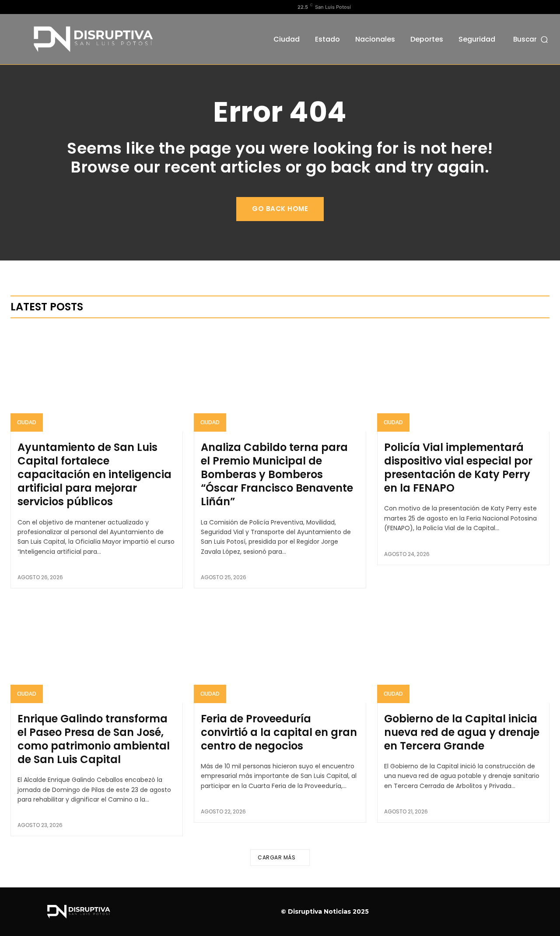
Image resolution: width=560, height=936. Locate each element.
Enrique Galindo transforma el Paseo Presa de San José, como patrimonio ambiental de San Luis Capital (94, 739)
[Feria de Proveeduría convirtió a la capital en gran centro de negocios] (280, 651)
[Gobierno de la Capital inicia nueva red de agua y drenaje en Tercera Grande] (463, 651)
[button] (531, 39)
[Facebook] (15, 7)
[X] (43, 7)
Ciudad (26, 422)
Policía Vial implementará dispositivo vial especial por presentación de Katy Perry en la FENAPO (458, 468)
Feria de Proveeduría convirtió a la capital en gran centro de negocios (279, 732)
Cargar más (276, 857)
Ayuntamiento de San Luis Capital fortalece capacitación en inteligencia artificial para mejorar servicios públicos (95, 474)
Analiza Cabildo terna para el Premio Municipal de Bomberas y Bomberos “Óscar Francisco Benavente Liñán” (277, 474)
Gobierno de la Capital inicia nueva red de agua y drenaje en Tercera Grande (461, 732)
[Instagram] (29, 7)
